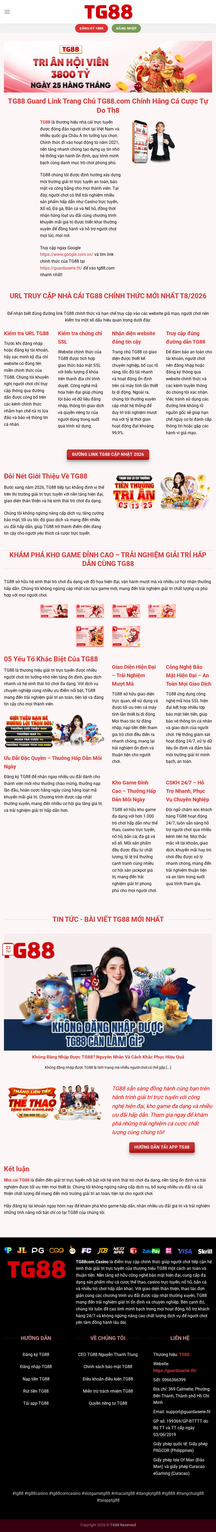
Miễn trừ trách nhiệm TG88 (108, 1391)
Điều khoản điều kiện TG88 (108, 1379)
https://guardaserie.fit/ (61, 268)
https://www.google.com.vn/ (66, 254)
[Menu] (7, 11)
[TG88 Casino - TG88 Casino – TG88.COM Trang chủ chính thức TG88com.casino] (108, 12)
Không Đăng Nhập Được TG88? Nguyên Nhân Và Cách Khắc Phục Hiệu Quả (108, 1057)
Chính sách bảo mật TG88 (108, 1366)
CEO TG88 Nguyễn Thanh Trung (108, 1354)
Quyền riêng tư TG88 (108, 1403)
